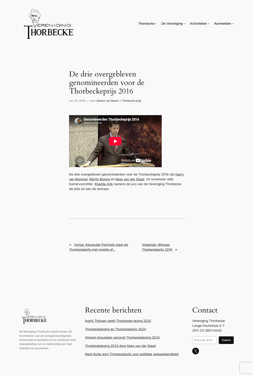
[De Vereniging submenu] (184, 23)
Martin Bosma (99, 179)
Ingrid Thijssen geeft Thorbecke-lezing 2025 (118, 321)
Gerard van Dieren (107, 100)
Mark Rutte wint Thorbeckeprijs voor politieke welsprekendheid (132, 354)
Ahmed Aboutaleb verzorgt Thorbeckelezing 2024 (122, 337)
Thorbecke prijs (131, 100)
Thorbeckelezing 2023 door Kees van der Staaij (120, 346)
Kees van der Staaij (130, 179)
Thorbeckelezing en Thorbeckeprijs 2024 (115, 329)
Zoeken (226, 340)
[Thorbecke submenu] (156, 23)
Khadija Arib (104, 184)
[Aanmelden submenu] (233, 23)
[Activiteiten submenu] (209, 23)
